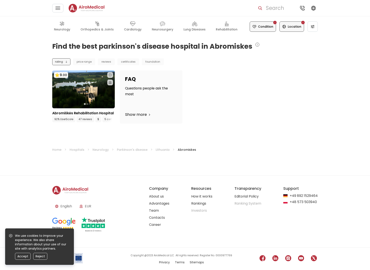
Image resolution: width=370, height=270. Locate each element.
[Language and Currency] (313, 8)
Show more (136, 114)
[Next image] (92, 104)
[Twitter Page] (314, 259)
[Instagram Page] (288, 259)
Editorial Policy (246, 196)
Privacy (164, 262)
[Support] (302, 8)
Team (154, 210)
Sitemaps (197, 262)
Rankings (198, 203)
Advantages (159, 203)
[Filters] (312, 26)
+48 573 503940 (303, 202)
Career (155, 224)
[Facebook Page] (262, 259)
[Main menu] (57, 8)
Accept (22, 256)
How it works (201, 196)
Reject (40, 256)
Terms (180, 262)
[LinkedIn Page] (275, 259)
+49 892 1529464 (304, 196)
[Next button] (112, 119)
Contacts (157, 217)
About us (156, 196)
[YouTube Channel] (301, 259)
